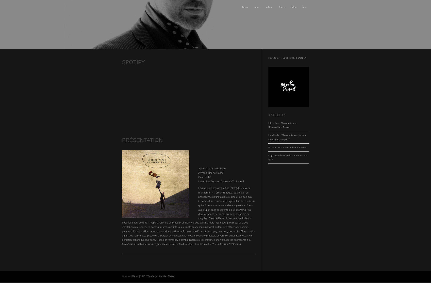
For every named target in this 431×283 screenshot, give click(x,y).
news (257, 7)
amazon (301, 57)
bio (304, 7)
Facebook (273, 57)
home (245, 7)
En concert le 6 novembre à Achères (287, 147)
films (282, 7)
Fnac (292, 57)
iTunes (284, 57)
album (269, 7)
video (293, 7)
